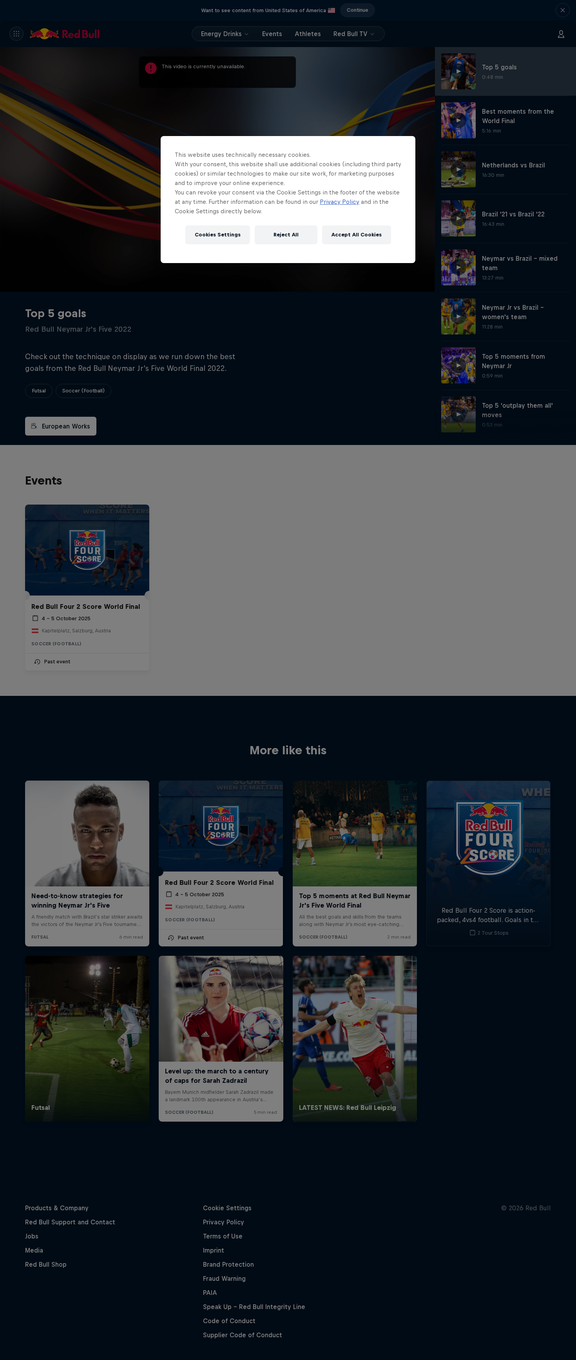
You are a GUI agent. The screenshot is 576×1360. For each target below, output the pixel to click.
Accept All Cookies (356, 235)
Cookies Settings (218, 235)
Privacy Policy (339, 201)
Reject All (286, 235)
